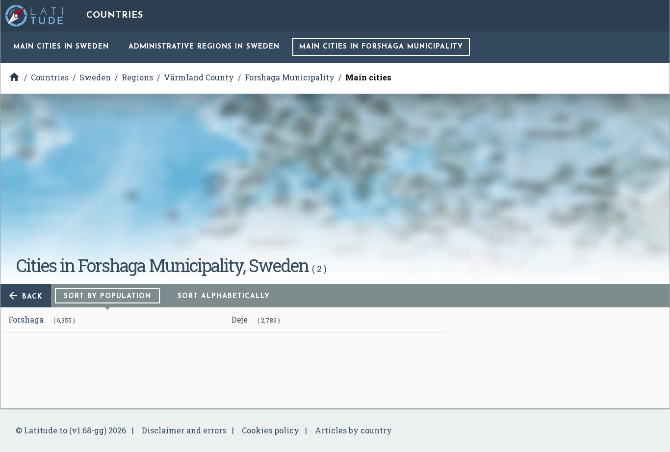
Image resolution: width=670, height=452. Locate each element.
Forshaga (26, 319)
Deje (240, 319)
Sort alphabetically (224, 296)
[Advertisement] (335, 178)
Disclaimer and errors (184, 430)
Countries (114, 15)
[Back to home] (34, 15)
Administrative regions (204, 46)
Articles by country (353, 430)
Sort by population (107, 296)
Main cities (61, 46)
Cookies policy (270, 430)
